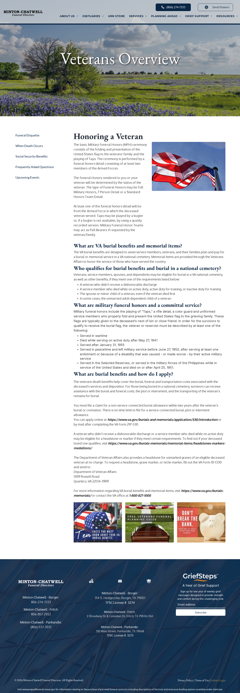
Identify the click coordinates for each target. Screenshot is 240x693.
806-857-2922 (41, 614)
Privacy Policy (185, 680)
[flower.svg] (148, 583)
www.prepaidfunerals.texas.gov (38, 689)
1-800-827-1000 (140, 495)
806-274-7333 (41, 602)
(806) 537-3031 (41, 627)
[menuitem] (69, 16)
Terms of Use (202, 680)
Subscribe (200, 612)
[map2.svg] (91, 583)
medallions (82, 448)
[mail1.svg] (120, 583)
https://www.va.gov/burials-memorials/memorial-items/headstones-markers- (166, 443)
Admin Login (218, 680)
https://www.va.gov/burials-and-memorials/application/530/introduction (163, 419)
